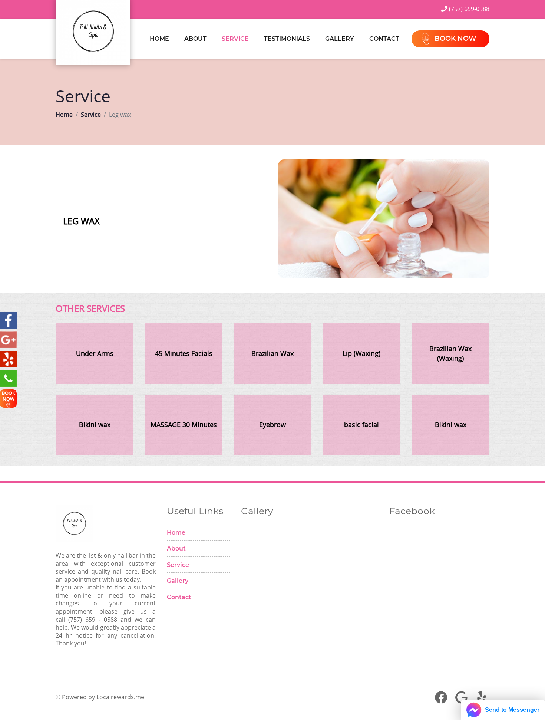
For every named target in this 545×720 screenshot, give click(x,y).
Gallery (339, 38)
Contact (384, 38)
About (195, 38)
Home (159, 38)
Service (235, 38)
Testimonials (287, 38)
